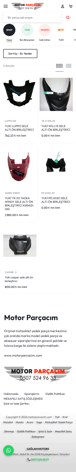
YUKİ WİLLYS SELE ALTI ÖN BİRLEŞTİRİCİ (55, 128)
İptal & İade (45, 431)
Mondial (8, 422)
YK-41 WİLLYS (48, 121)
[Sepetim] (71, 6)
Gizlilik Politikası (55, 394)
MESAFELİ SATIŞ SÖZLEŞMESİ (23, 399)
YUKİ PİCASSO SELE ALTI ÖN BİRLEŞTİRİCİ (55, 200)
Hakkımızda (11, 394)
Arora (30, 422)
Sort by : (20, 53)
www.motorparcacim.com (23, 355)
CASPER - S (10, 272)
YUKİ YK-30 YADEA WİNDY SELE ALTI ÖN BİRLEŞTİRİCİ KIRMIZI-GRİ (19, 203)
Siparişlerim (31, 394)
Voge (39, 422)
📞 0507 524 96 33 (38, 459)
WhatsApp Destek (8, 450)
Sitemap (9, 431)
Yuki (57, 416)
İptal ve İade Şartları (16, 403)
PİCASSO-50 (48, 193)
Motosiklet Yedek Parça (59, 422)
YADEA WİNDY (12, 193)
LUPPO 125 (10, 121)
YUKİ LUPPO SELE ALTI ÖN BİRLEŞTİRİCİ (19, 128)
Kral (65, 416)
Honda (20, 422)
